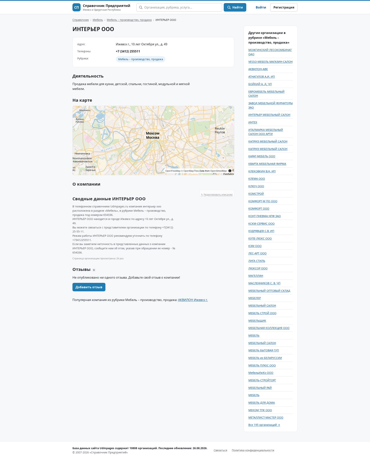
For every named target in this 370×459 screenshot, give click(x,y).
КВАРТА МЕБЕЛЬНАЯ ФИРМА (267, 164)
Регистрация (283, 7)
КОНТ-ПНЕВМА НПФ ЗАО (264, 216)
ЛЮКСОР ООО (257, 268)
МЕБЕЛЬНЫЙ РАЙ (260, 388)
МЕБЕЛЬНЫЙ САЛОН (262, 305)
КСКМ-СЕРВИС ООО (261, 223)
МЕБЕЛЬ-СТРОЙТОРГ (262, 380)
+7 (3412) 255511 (128, 51)
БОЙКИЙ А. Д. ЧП (260, 84)
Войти (261, 7)
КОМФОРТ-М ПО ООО (262, 201)
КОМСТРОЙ (256, 193)
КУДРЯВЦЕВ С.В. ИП (261, 231)
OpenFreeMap (173, 170)
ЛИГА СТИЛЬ (256, 261)
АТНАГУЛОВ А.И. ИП (261, 76)
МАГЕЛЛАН (255, 275)
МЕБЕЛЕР (254, 298)
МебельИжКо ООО (260, 372)
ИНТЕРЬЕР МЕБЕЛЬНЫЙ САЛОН (269, 115)
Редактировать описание (217, 194)
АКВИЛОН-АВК (258, 69)
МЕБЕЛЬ (253, 335)
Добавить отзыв (89, 287)
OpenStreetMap (218, 170)
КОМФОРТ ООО (258, 208)
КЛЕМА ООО (256, 178)
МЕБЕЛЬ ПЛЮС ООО (262, 365)
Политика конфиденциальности (253, 450)
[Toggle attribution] (230, 170)
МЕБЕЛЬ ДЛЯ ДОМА (261, 402)
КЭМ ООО (255, 246)
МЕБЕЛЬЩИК (257, 320)
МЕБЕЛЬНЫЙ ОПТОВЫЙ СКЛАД (269, 290)
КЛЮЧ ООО (256, 186)
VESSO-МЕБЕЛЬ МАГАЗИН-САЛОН (270, 61)
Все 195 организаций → (264, 425)
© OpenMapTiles (190, 170)
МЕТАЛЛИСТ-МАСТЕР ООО (265, 417)
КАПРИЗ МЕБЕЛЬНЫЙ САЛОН (267, 141)
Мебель (98, 20)
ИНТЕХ (252, 122)
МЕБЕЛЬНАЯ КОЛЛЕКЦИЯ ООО (268, 328)
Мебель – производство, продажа (129, 20)
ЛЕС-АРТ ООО (257, 253)
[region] (153, 140)
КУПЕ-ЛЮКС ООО (260, 238)
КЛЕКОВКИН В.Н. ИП (262, 171)
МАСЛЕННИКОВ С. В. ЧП (264, 283)
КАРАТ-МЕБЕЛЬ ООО (261, 156)
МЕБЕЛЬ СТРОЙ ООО (262, 313)
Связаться (220, 450)
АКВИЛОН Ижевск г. (193, 300)
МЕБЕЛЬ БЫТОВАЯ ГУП (263, 350)
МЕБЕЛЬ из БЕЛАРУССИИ (265, 358)
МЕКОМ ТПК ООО (260, 410)
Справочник (80, 20)
